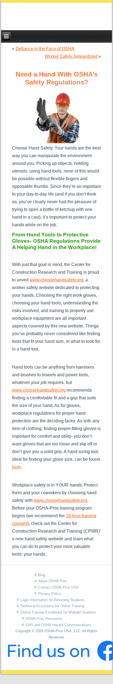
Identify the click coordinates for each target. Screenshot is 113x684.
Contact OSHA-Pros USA (58, 587)
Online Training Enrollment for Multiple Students (58, 612)
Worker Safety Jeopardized (71, 56)
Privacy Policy (49, 594)
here (16, 467)
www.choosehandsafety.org (56, 280)
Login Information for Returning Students (52, 600)
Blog (41, 575)
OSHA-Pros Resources (44, 619)
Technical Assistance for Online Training (52, 606)
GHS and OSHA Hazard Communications (58, 625)
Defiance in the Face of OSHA (45, 48)
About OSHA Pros (52, 581)
